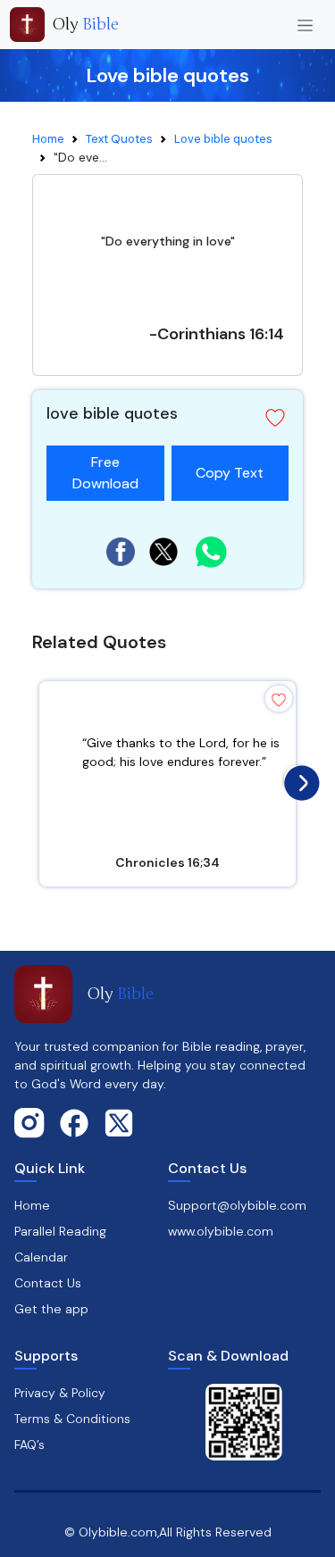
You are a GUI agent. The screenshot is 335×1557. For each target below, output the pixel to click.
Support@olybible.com (237, 1205)
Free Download (105, 473)
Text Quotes (119, 138)
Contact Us (47, 1283)
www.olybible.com (220, 1231)
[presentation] (297, 778)
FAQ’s (29, 1444)
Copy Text (230, 463)
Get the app (51, 1309)
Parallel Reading (60, 1231)
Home (48, 138)
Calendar (41, 1257)
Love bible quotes (223, 138)
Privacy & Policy (59, 1393)
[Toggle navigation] (305, 24)
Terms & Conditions (72, 1419)
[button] (275, 417)
